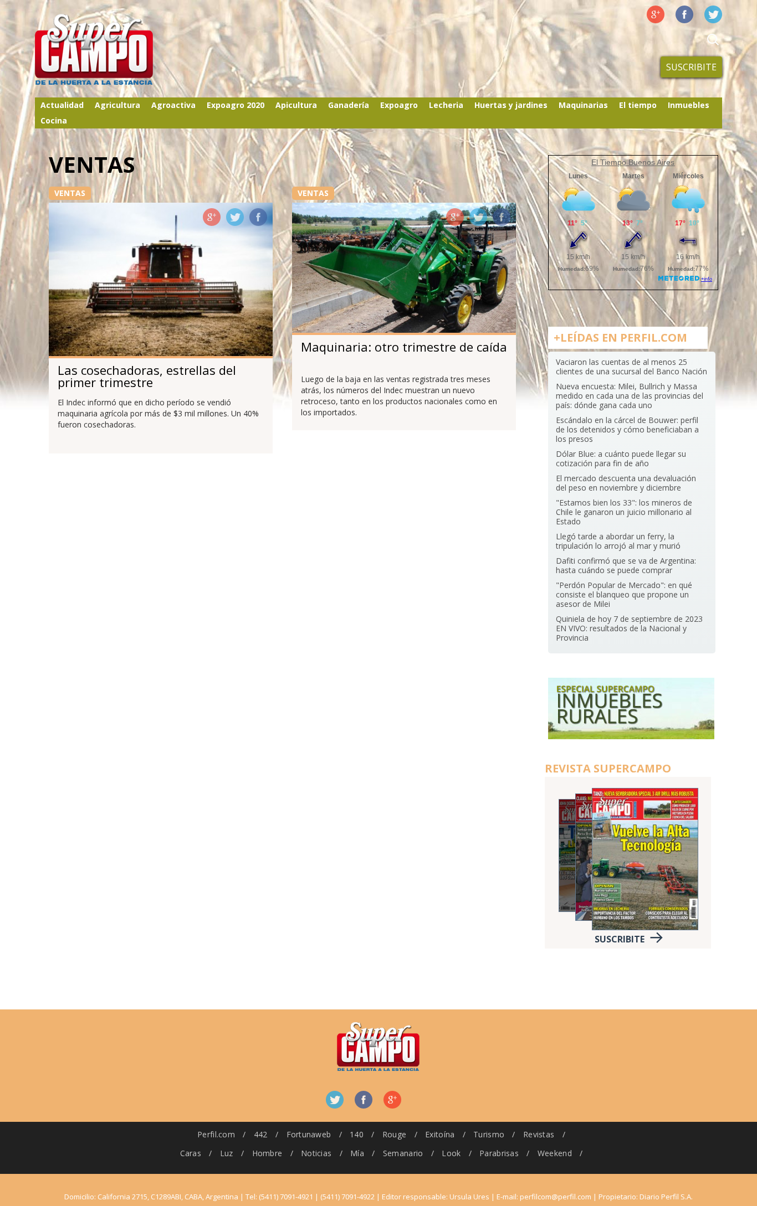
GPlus (212, 217)
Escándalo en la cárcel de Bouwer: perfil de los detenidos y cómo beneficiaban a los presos (627, 429)
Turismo (488, 1134)
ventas (69, 193)
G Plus (655, 14)
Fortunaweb (309, 1134)
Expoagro (399, 105)
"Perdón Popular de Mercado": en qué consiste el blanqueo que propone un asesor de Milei (624, 594)
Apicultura (296, 105)
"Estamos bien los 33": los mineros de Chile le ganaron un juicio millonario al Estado (624, 512)
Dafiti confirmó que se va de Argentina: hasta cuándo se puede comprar (626, 565)
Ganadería (348, 105)
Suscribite (691, 67)
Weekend (555, 1153)
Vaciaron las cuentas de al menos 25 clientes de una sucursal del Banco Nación (631, 367)
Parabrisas (499, 1153)
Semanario (403, 1153)
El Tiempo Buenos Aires (632, 162)
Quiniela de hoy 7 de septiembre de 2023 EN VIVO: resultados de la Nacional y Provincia (629, 628)
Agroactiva (173, 105)
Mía (357, 1153)
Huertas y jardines (511, 105)
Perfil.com (216, 1134)
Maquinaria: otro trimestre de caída (404, 346)
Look (451, 1153)
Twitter (713, 14)
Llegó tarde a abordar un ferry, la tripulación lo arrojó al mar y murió (618, 541)
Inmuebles (688, 105)
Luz (226, 1153)
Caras (190, 1153)
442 (261, 1134)
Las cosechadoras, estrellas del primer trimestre (147, 376)
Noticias (316, 1153)
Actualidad (62, 105)
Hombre (267, 1153)
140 (357, 1134)
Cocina (53, 120)
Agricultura (117, 105)
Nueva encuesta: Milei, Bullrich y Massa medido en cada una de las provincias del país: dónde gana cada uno (629, 395)
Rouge (394, 1134)
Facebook (684, 14)
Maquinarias (583, 105)
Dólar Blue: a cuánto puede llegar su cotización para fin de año (621, 458)
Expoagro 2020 (235, 105)
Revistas (538, 1134)
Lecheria (446, 105)
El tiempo (638, 105)
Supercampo (117, 50)
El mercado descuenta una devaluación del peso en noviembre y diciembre (626, 483)
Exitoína (439, 1134)
